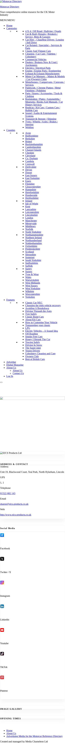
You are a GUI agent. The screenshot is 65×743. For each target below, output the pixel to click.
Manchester (31, 220)
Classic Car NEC (33, 302)
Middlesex (30, 226)
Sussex (28, 271)
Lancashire (30, 209)
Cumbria (29, 161)
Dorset (28, 172)
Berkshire (30, 138)
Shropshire (30, 254)
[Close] (1, 382)
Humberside (31, 195)
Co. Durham (31, 158)
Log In (9, 376)
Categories (11, 28)
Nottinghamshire (33, 243)
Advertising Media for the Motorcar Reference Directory (34, 736)
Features (10, 299)
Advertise (11, 362)
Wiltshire (29, 291)
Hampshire (30, 189)
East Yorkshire (32, 178)
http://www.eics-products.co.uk (15, 514)
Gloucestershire (33, 186)
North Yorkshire (33, 232)
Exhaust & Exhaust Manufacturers (42, 73)
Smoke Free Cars (33, 336)
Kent (27, 206)
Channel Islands (33, 150)
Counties (10, 130)
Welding (29, 127)
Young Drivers (32, 350)
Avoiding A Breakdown (37, 308)
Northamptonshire (34, 234)
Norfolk (29, 229)
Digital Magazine (15, 364)
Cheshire (29, 152)
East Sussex (31, 175)
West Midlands (32, 282)
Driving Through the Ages (38, 311)
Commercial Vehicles (35, 59)
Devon (28, 169)
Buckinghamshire (34, 144)
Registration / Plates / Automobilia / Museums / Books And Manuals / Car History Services (44, 102)
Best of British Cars (35, 359)
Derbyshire (30, 167)
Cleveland (30, 155)
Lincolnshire (31, 215)
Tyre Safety (31, 314)
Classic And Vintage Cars (38, 51)
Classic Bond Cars (34, 316)
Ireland (28, 200)
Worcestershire (32, 294)
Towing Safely (32, 342)
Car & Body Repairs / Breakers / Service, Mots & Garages (41, 35)
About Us (11, 367)
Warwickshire (32, 280)
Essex (28, 181)
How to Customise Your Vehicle (41, 322)
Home (9, 25)
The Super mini (33, 348)
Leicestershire (32, 212)
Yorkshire (30, 297)
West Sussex (31, 285)
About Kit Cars (33, 319)
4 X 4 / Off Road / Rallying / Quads (43, 31)
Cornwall (30, 164)
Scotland (29, 251)
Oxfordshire (31, 246)
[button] (7, 20)
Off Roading (31, 333)
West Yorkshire (32, 288)
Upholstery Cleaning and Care (40, 353)
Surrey (28, 268)
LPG (27, 328)
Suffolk (29, 266)
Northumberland (33, 240)
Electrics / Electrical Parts (37, 68)
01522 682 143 (7, 493)
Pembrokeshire (32, 249)
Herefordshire (32, 192)
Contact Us (18, 373)
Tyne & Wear (32, 274)
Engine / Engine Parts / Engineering (43, 70)
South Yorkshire (33, 260)
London (29, 217)
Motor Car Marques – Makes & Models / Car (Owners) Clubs (45, 78)
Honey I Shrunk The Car (37, 339)
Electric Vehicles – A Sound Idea (41, 331)
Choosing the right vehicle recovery (43, 305)
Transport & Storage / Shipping (40, 118)
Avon (28, 133)
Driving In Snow (33, 345)
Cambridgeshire (33, 147)
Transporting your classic (37, 325)
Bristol (28, 141)
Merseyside (31, 223)
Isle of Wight (31, 203)
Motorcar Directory (9, 6)
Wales (28, 277)
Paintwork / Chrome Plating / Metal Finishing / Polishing (43, 89)
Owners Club (32, 356)
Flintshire (30, 184)
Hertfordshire (31, 198)
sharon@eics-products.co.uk (14, 504)
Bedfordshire (31, 135)
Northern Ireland (33, 237)
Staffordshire (31, 263)
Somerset (29, 257)
